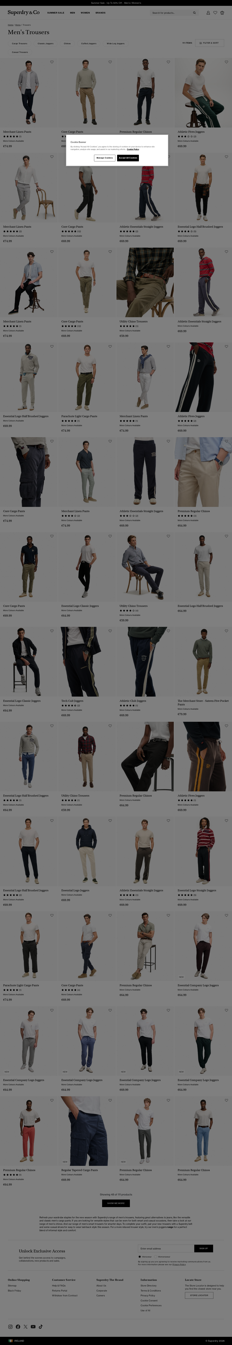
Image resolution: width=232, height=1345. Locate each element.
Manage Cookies (105, 158)
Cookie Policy (133, 149)
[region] (117, 150)
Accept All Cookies (128, 158)
